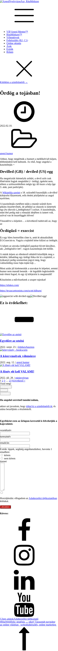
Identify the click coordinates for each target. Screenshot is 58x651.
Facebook (5, 387)
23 (10, 380)
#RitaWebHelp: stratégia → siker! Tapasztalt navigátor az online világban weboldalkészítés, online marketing (28, 623)
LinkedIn (5, 393)
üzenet (3, 461)
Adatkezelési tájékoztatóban (43, 498)
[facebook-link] (29, 530)
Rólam (9, 52)
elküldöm (5, 507)
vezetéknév (5, 430)
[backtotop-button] (29, 638)
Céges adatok (7, 618)
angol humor (6, 153)
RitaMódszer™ (14, 34)
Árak (9, 46)
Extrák (9, 49)
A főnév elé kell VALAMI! (17, 371)
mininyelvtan (22, 377)
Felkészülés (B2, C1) (17, 40)
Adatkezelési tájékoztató (26, 618)
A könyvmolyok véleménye (18, 356)
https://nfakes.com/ (9, 285)
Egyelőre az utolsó (12, 340)
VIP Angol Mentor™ (17, 31)
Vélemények (12, 37)
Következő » (18, 380)
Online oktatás (13, 43)
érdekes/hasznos (26, 347)
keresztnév (5, 436)
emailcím (4, 442)
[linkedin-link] (29, 580)
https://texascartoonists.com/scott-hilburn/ (21, 290)
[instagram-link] (29, 555)
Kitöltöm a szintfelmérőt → (14, 82)
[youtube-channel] (29, 605)
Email (4, 390)
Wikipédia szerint (11, 192)
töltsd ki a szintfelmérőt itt (39, 406)
